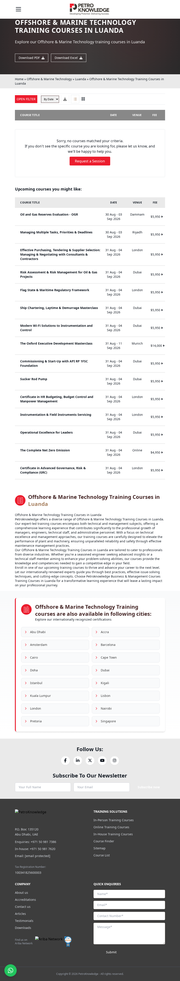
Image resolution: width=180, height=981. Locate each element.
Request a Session (90, 161)
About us (21, 892)
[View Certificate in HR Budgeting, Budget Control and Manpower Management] (90, 399)
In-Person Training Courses (114, 820)
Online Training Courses (111, 827)
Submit (111, 952)
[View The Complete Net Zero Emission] (90, 452)
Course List (102, 855)
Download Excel (66, 58)
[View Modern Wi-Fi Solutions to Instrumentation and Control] (90, 328)
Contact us (23, 907)
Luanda (80, 79)
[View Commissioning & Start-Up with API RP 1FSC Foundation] (90, 363)
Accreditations (25, 899)
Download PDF (29, 58)
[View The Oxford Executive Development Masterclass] (90, 345)
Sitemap (100, 848)
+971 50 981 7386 (43, 842)
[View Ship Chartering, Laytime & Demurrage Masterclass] (90, 310)
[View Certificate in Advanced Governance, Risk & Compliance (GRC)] (90, 470)
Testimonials (24, 921)
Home (19, 79)
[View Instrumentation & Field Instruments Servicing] (90, 417)
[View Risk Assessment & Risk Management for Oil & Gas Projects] (90, 274)
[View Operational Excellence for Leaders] (90, 434)
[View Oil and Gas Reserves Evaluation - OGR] (90, 216)
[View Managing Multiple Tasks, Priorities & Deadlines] (90, 234)
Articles (20, 914)
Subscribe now (149, 787)
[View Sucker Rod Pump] (90, 381)
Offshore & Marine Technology (49, 79)
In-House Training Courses (113, 834)
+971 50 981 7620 (42, 849)
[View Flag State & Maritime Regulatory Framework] (90, 292)
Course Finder (104, 841)
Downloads (23, 928)
